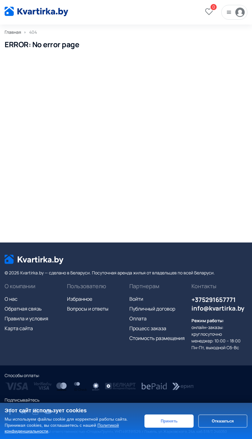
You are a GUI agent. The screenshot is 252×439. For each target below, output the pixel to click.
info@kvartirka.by (217, 308)
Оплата (138, 318)
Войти (136, 299)
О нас (11, 299)
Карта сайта (19, 328)
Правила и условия (26, 318)
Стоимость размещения (157, 338)
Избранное (79, 299)
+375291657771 (213, 300)
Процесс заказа (147, 328)
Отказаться (223, 421)
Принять (169, 421)
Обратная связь (23, 308)
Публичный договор (152, 308)
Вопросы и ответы (87, 308)
